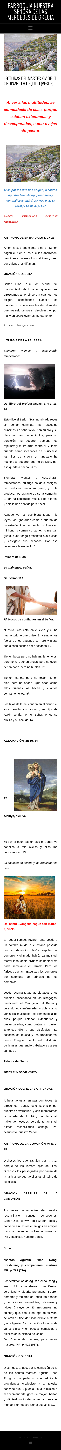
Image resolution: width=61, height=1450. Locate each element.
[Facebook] (30, 1442)
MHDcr (39, 1437)
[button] (30, 28)
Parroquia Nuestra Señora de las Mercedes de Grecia (30, 11)
